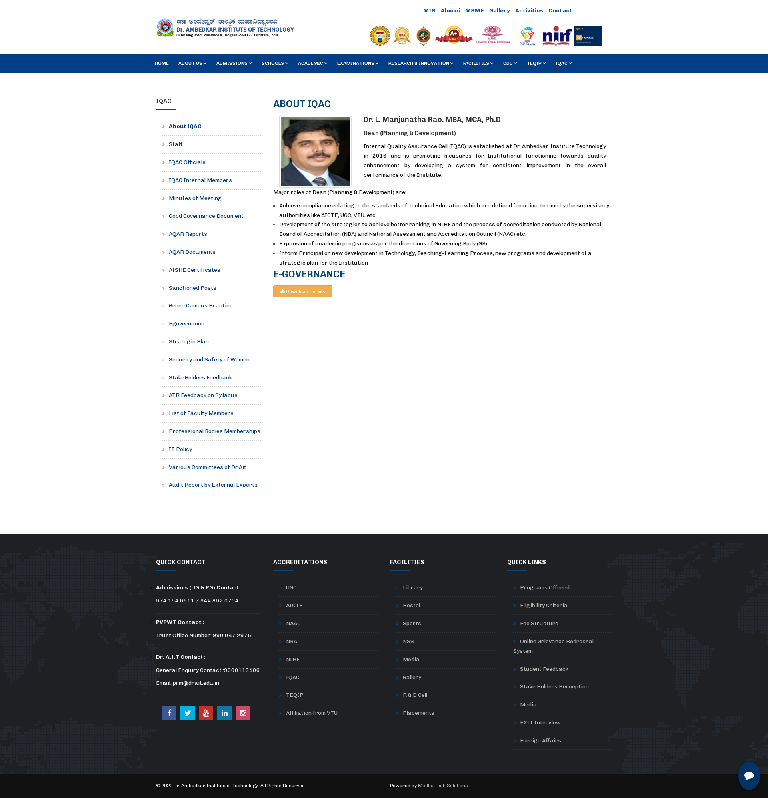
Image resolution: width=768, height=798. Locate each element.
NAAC (293, 623)
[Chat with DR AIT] (749, 776)
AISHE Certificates (194, 270)
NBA (291, 641)
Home (162, 63)
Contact (560, 10)
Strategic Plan (189, 341)
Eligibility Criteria (544, 605)
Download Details (305, 291)
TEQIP (295, 695)
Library (413, 587)
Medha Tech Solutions (443, 785)
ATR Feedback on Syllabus (203, 395)
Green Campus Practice (201, 305)
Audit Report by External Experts (213, 484)
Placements (418, 713)
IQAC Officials (187, 162)
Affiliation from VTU (312, 713)
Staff (176, 144)
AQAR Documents (192, 252)
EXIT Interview (540, 722)
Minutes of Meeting (195, 198)
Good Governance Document (206, 216)
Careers (590, 10)
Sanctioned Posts (192, 288)
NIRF (293, 659)
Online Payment (396, 10)
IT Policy (180, 449)
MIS (429, 10)
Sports (412, 623)
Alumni (450, 10)
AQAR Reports (188, 234)
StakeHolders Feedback (200, 377)
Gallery (499, 10)
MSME (474, 10)
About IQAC (185, 126)
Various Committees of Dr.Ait (207, 467)
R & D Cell (415, 695)
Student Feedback (544, 669)
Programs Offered (545, 587)
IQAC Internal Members (200, 180)
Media (411, 659)
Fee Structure (539, 623)
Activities (529, 10)
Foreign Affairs (540, 740)
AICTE (294, 605)
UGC (291, 587)
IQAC (293, 677)
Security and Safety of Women (209, 359)
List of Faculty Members (201, 413)
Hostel (411, 605)
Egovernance (186, 323)
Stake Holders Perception (554, 686)
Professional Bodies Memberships (214, 431)
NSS (408, 641)
